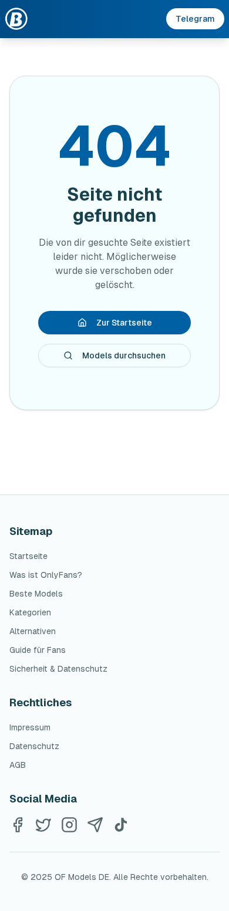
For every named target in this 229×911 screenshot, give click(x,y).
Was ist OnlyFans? (45, 575)
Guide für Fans (37, 650)
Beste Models (36, 593)
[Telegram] (95, 825)
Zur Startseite (124, 322)
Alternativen (32, 631)
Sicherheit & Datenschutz (58, 668)
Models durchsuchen (124, 355)
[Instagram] (69, 825)
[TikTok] (121, 825)
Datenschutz (34, 746)
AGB (17, 765)
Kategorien (30, 612)
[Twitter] (43, 825)
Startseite (28, 556)
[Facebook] (17, 825)
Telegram (195, 18)
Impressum (29, 727)
